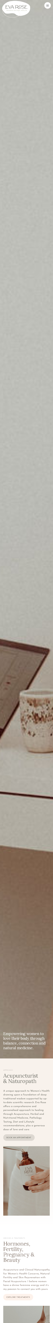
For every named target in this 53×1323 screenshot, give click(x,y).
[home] (23, 5)
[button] (47, 5)
